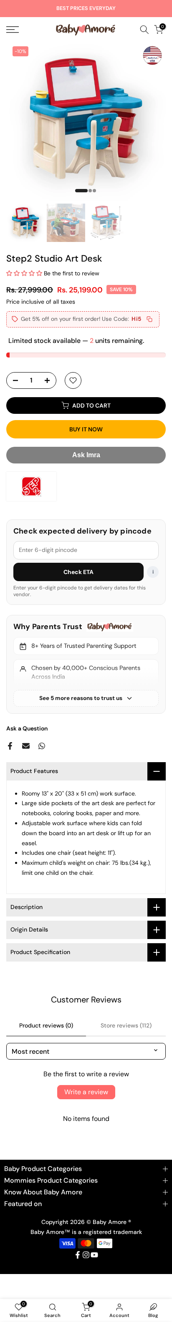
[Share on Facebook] (10, 746)
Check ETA (78, 572)
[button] (24, 273)
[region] (86, 664)
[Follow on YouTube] (94, 1255)
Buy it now (86, 429)
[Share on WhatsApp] (42, 746)
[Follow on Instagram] (86, 1255)
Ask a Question (27, 728)
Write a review (86, 1092)
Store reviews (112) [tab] (126, 1025)
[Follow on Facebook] (77, 1255)
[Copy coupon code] (149, 319)
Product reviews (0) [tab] (46, 1025)
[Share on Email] (26, 746)
